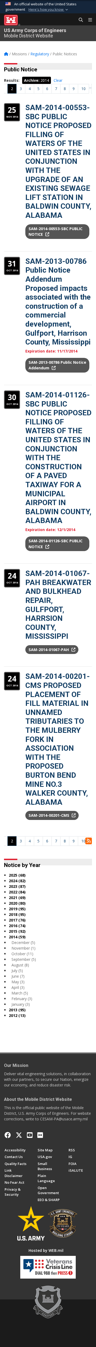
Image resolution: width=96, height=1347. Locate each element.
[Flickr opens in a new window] (40, 1135)
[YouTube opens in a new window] (30, 1135)
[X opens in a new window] (19, 1135)
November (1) (23, 948)
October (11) (22, 953)
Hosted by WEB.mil (46, 1250)
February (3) (21, 998)
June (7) (18, 976)
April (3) (18, 987)
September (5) (23, 959)
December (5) (23, 942)
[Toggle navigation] (88, 20)
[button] (49, 9)
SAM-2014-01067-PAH (49, 649)
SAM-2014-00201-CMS (49, 815)
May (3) (18, 981)
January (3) (20, 1004)
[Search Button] (79, 20)
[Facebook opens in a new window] (8, 1135)
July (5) (17, 970)
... (90, 86)
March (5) (19, 993)
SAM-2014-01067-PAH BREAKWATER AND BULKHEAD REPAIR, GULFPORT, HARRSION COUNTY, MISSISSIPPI (58, 605)
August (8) (20, 964)
